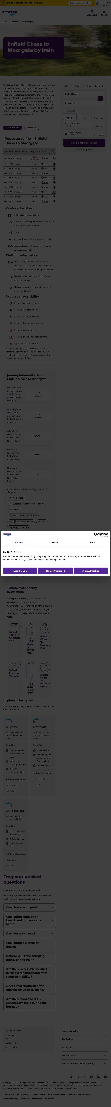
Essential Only (20, 571)
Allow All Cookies (90, 571)
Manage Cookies (54, 571)
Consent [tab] (19, 542)
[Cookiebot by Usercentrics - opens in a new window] (96, 535)
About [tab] (92, 542)
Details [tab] (55, 542)
